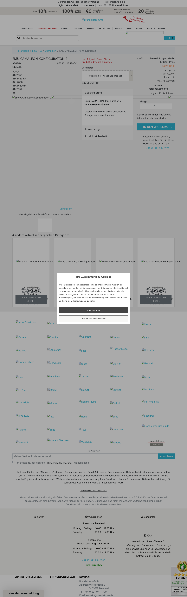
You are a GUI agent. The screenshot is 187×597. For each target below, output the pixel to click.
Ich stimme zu (93, 310)
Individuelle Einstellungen (93, 318)
